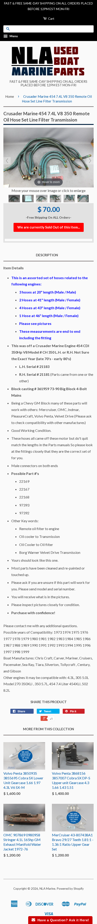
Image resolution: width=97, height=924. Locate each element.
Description (47, 255)
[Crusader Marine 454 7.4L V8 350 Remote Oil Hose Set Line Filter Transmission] (14, 198)
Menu (13, 36)
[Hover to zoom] (48, 157)
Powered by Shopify (70, 888)
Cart (50, 18)
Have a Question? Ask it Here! (62, 920)
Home (9, 96)
